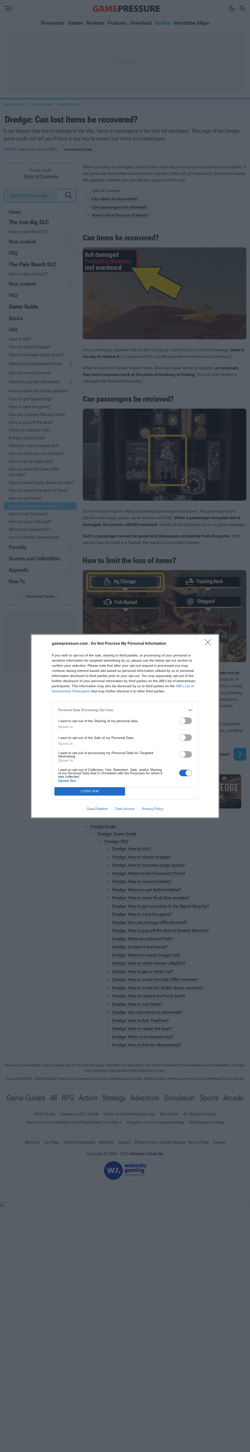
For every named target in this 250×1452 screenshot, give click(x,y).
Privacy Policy (152, 809)
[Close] (209, 643)
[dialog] (125, 726)
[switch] (185, 720)
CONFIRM (90, 791)
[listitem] (125, 710)
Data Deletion (97, 809)
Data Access (125, 809)
